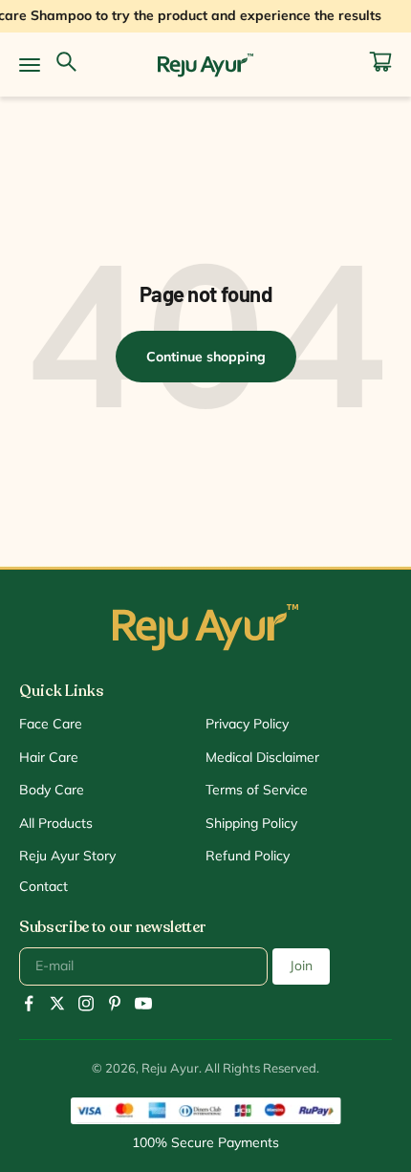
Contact (43, 886)
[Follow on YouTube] (143, 1003)
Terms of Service (257, 789)
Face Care (50, 723)
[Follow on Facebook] (28, 1003)
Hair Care (48, 757)
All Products (56, 823)
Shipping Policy (251, 823)
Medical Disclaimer (262, 757)
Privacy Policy (247, 723)
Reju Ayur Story (67, 855)
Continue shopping (206, 356)
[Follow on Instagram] (86, 1003)
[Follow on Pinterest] (114, 1003)
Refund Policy (248, 855)
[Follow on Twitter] (57, 1003)
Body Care (51, 789)
